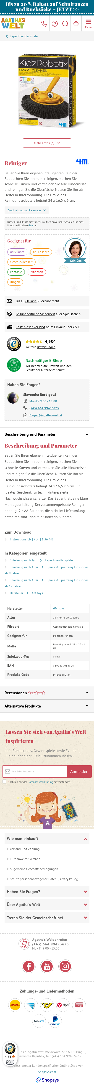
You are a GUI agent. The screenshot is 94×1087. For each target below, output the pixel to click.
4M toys (37, 593)
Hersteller (17, 593)
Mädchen (37, 272)
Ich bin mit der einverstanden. (39, 782)
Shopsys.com (47, 1072)
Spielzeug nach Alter (24, 567)
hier (31, 225)
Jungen (15, 282)
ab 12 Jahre (41, 252)
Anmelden (79, 771)
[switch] (10, 1062)
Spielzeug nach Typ (23, 560)
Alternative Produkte (23, 706)
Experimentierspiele (24, 36)
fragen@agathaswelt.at (45, 415)
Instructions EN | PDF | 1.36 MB (31, 539)
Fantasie (16, 272)
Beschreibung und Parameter (30, 434)
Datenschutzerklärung (40, 782)
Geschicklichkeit (21, 262)
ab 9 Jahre (17, 252)
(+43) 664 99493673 (44, 408)
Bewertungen (46, 347)
